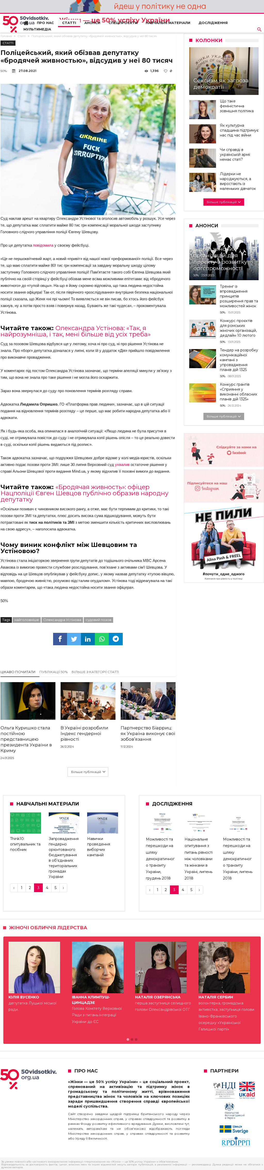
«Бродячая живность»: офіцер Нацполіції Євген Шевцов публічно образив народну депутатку (84, 493)
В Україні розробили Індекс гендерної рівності (84, 733)
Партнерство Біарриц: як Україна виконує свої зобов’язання (148, 733)
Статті (22, 36)
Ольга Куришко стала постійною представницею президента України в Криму (26, 739)
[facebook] (60, 639)
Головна (6, 36)
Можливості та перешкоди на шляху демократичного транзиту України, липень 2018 (237, 859)
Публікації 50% (53, 672)
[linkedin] (88, 639)
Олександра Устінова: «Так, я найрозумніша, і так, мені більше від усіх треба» (76, 331)
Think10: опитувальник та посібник (25, 844)
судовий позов (98, 620)
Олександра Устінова (62, 620)
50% (4, 71)
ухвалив (122, 464)
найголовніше (26, 620)
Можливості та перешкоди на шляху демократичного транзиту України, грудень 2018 (160, 859)
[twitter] (74, 639)
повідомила (42, 245)
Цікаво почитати (18, 672)
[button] (128, 1039)
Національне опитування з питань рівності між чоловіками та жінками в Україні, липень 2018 (199, 859)
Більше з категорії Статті (95, 672)
